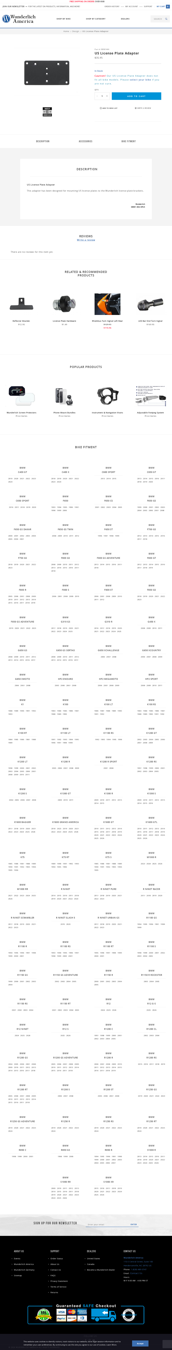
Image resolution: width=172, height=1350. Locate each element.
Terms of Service (58, 1286)
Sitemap (18, 1275)
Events (17, 1258)
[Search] (166, 18)
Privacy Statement (59, 1281)
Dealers (125, 19)
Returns (54, 1292)
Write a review (86, 239)
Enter (134, 1224)
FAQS (53, 1275)
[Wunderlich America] (19, 18)
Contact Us (56, 1270)
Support (148, 6)
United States (93, 1258)
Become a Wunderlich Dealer (101, 1270)
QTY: (97, 90)
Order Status (57, 1258)
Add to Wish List (110, 108)
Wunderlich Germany (24, 1270)
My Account (131, 6)
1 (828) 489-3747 (139, 1269)
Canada (90, 1264)
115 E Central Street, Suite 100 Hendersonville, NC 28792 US (138, 1261)
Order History (112, 6)
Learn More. (111, 1345)
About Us (55, 1264)
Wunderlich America (24, 1264)
